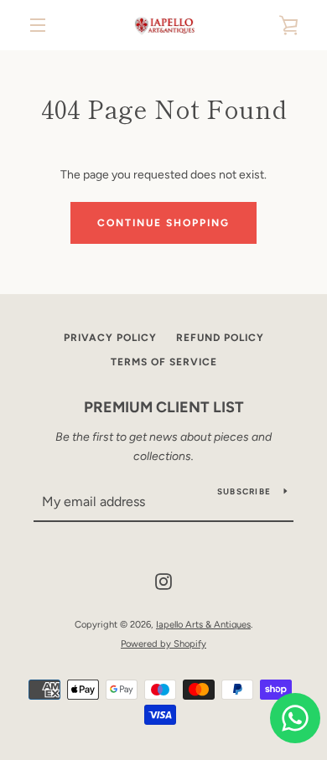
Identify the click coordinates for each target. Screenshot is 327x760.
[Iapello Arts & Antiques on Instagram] (163, 581)
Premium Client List (164, 407)
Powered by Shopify (163, 643)
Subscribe (244, 491)
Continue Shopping (163, 223)
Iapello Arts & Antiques (203, 624)
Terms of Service (164, 362)
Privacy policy (110, 338)
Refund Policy (220, 338)
